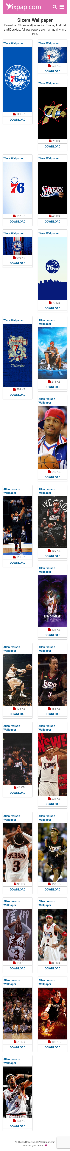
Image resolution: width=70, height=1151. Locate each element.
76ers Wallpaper (13, 43)
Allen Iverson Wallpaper (46, 322)
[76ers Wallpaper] (17, 79)
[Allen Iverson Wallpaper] (52, 353)
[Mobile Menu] (62, 7)
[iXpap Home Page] (23, 6)
